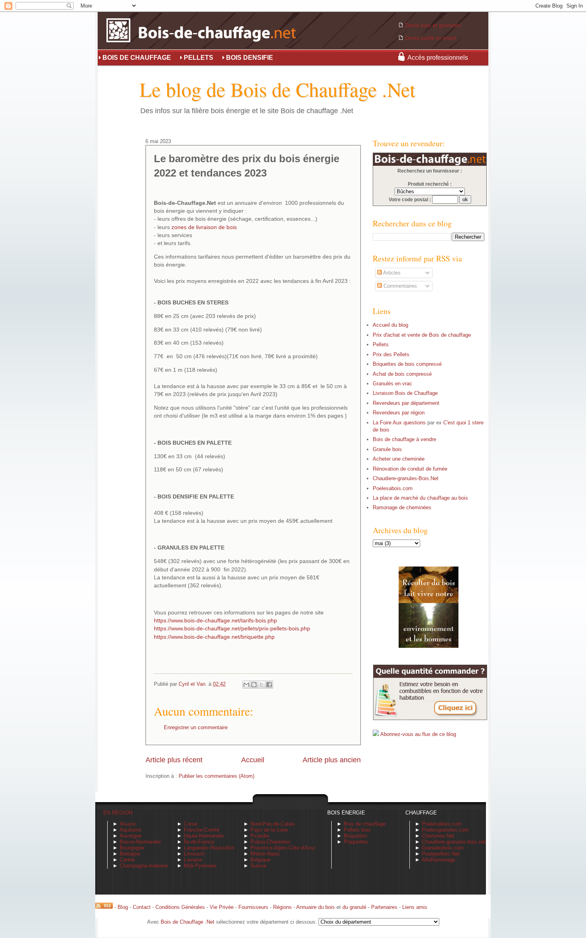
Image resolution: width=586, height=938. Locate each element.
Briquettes (355, 836)
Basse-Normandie (140, 842)
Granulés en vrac (392, 384)
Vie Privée (222, 907)
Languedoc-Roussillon (209, 848)
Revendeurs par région (399, 413)
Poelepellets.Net (441, 854)
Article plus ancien (332, 760)
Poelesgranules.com (445, 830)
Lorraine (193, 860)
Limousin (194, 854)
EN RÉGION (117, 813)
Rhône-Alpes (265, 854)
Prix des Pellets (391, 354)
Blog (123, 907)
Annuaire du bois (315, 907)
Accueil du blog (390, 325)
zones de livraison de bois (204, 227)
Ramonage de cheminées (402, 507)
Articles (391, 273)
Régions (282, 907)
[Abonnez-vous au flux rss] (104, 907)
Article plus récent (174, 760)
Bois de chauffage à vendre (404, 439)
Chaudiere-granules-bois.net (454, 842)
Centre (127, 860)
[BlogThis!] (254, 685)
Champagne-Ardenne (144, 866)
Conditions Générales (180, 907)
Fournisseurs (253, 907)
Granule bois (387, 449)
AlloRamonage (438, 860)
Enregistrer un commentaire (196, 727)
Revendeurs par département (406, 403)
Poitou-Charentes (270, 842)
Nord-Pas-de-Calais (272, 824)
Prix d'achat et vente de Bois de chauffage (422, 335)
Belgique (260, 860)
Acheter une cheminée (399, 459)
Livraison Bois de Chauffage (405, 393)
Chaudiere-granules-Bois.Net (406, 478)
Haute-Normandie (204, 836)
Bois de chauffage (364, 824)
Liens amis (414, 907)
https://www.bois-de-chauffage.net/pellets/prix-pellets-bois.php (232, 629)
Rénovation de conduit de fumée (410, 469)
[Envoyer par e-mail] (246, 685)
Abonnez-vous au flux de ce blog (418, 734)
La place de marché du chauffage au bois (420, 498)
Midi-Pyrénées (200, 866)
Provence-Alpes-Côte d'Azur (282, 848)
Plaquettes (356, 842)
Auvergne (131, 836)
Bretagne (130, 854)
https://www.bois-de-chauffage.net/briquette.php (214, 637)
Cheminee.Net (438, 836)
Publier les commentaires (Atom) (216, 776)
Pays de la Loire (269, 830)
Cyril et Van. (193, 684)
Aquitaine (130, 830)
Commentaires (399, 286)
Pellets (381, 344)
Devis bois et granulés (433, 25)
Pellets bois (357, 830)
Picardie (259, 836)
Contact (142, 907)
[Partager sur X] (261, 685)
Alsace (128, 824)
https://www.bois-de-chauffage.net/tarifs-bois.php (215, 621)
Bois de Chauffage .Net (187, 922)
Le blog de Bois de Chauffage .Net (277, 89)
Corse (190, 824)
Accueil (252, 760)
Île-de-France (199, 842)
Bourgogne (132, 848)
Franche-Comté (201, 830)
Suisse (258, 866)
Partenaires (384, 907)
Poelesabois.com (393, 488)
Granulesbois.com (443, 848)
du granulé (354, 907)
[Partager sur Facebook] (269, 685)
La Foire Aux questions (399, 423)
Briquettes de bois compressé (407, 364)
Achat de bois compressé (402, 374)
